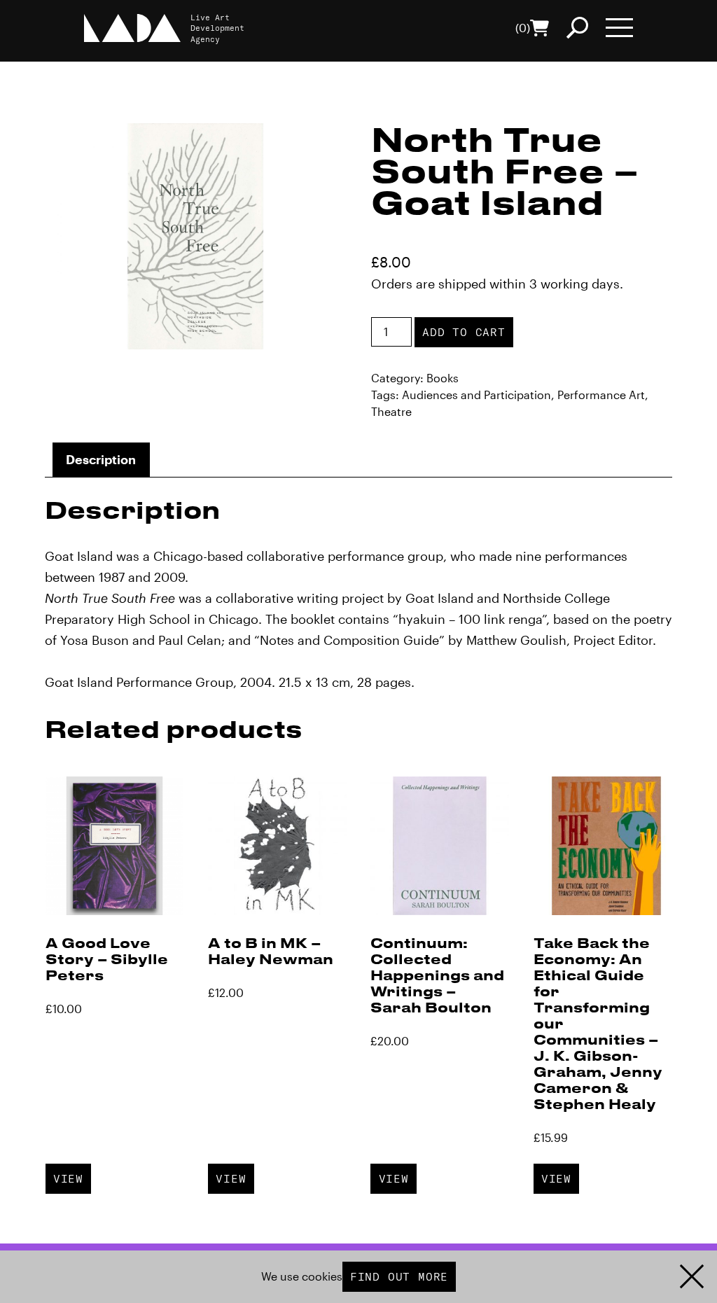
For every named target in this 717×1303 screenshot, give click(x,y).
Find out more (399, 1276)
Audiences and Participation (476, 394)
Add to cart (464, 332)
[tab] (101, 460)
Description (101, 459)
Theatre (391, 411)
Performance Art (601, 394)
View (68, 1178)
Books (442, 377)
